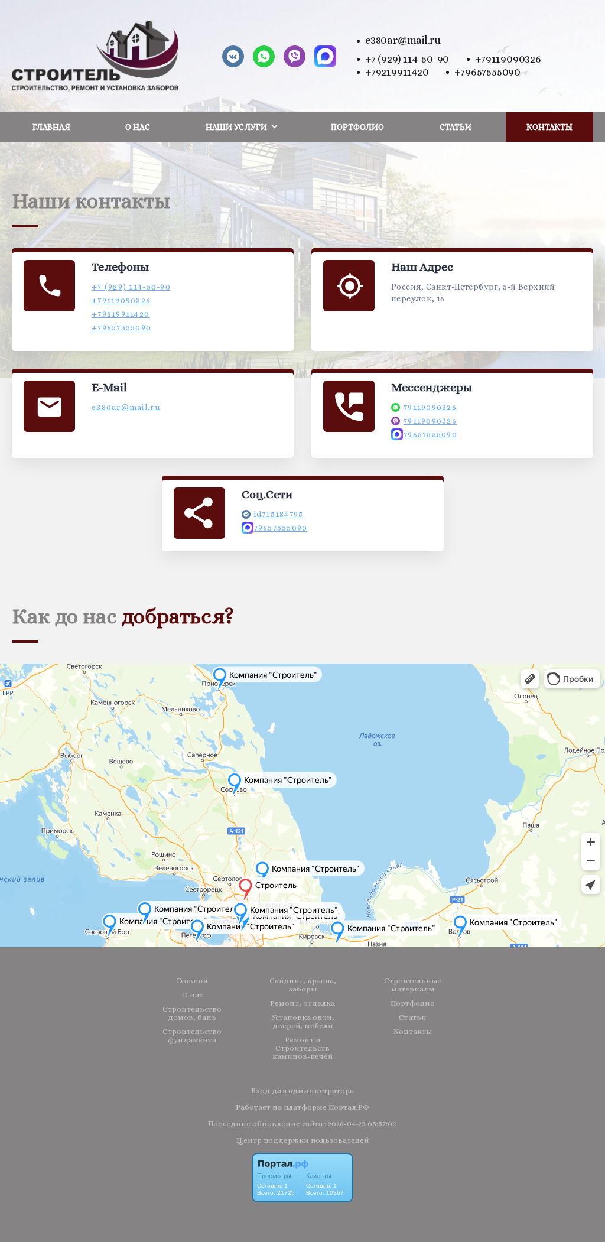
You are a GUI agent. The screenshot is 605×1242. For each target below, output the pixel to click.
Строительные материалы (412, 985)
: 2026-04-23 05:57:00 (360, 1123)
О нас (137, 127)
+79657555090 (487, 72)
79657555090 (430, 434)
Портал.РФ (348, 1107)
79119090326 (430, 407)
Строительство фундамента (192, 1036)
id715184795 (279, 514)
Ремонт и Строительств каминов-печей (302, 1048)
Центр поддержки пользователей (302, 1140)
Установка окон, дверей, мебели (302, 1021)
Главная (51, 127)
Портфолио (357, 127)
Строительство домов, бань (192, 1013)
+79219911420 (396, 72)
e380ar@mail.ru (403, 40)
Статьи (455, 127)
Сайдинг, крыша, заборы (302, 985)
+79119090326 (508, 59)
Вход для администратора (302, 1090)
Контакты (549, 127)
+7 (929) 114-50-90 (407, 59)
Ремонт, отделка (302, 1003)
